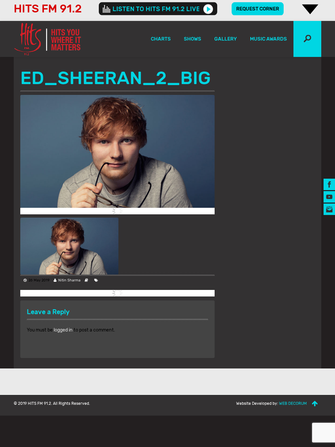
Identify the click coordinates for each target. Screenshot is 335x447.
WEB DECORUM (293, 403)
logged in (63, 330)
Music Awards (268, 39)
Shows (192, 39)
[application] (158, 8)
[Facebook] (329, 184)
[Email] (329, 209)
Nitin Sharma (69, 280)
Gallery (225, 39)
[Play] (208, 8)
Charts (161, 39)
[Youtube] (329, 197)
